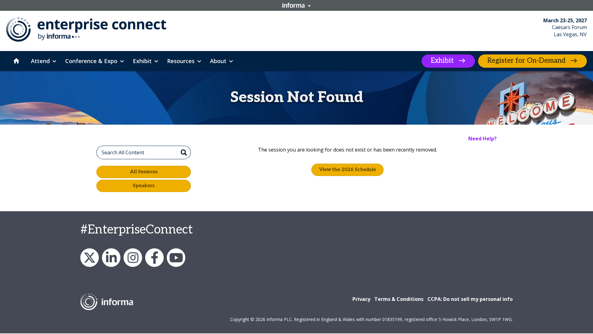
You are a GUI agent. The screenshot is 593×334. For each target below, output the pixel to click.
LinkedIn (111, 257)
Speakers (143, 186)
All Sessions (144, 172)
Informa (296, 5)
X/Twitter (89, 257)
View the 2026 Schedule (347, 170)
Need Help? (482, 138)
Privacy (361, 299)
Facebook (154, 257)
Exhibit (442, 61)
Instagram (133, 257)
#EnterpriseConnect (136, 229)
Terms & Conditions (398, 299)
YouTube (176, 257)
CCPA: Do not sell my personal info (470, 299)
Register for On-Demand (526, 61)
